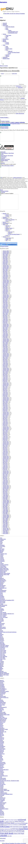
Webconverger (3, 802)
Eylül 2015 (5, 411)
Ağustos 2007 (6, 528)
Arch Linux (2, 546)
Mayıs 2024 (5, 283)
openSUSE (2, 693)
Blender (1, 551)
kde (11, 828)
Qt (0, 698)
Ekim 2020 (5, 336)
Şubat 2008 (5, 522)
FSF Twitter (2, 602)
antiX (1, 541)
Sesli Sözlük (2, 748)
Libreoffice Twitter (4, 646)
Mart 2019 (5, 359)
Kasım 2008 (5, 511)
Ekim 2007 (5, 526)
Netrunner (2, 681)
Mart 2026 (5, 257)
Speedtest (2, 764)
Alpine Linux (3, 539)
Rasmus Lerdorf (13, 830)
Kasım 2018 (5, 364)
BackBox (2, 550)
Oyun (6, 50)
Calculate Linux (3, 553)
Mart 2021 (5, 330)
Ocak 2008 (5, 523)
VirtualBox (2, 800)
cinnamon (10, 821)
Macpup (2, 663)
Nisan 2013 (5, 446)
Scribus (1, 744)
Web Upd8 (2, 803)
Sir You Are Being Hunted (14, 52)
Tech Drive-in (3, 779)
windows (16, 833)
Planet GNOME (3, 718)
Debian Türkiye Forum (5, 573)
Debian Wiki (2, 572)
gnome (24, 824)
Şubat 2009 (5, 507)
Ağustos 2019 (6, 353)
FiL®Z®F (2, 840)
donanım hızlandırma (18, 823)
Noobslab (2, 684)
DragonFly (2, 581)
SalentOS (2, 737)
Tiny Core (2, 783)
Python (6, 47)
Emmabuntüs (3, 591)
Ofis (6, 37)
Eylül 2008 (5, 513)
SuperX (1, 770)
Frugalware (2, 599)
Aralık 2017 (5, 378)
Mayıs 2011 (5, 474)
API (5, 819)
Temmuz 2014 (6, 428)
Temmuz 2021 (6, 325)
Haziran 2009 (6, 502)
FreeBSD (2, 596)
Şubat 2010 (5, 493)
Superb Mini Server (4, 769)
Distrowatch (2, 579)
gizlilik (20, 824)
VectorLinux (2, 797)
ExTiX (1, 594)
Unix (23, 831)
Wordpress (2, 807)
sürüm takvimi (19, 830)
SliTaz (1, 756)
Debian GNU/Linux (4, 569)
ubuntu (14, 831)
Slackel (1, 752)
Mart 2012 (5, 462)
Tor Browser (2, 784)
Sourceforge (2, 762)
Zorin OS (2, 814)
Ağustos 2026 (6, 250)
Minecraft (10, 51)
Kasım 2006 (5, 533)
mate (2, 830)
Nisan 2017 (5, 387)
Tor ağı (12, 831)
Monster (2, 671)
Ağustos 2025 (6, 265)
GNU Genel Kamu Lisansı (16, 826)
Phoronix (2, 709)
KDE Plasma (15, 829)
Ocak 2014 (5, 435)
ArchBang (2, 545)
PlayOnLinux (3, 720)
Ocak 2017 (5, 391)
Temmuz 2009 (6, 501)
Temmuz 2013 (6, 442)
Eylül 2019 (5, 352)
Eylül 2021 (5, 323)
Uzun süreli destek (6, 833)
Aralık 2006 (5, 532)
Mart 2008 (5, 521)
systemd (1, 774)
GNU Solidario (3, 614)
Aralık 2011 (5, 466)
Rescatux (2, 735)
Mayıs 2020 (5, 342)
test (22, 830)
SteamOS (2, 767)
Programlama (5, 39)
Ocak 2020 (5, 347)
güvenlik (25, 826)
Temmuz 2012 (6, 457)
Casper (1, 556)
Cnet (1, 562)
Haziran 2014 (6, 429)
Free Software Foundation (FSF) (7, 600)
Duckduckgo (3, 585)
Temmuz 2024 (6, 281)
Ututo (1, 796)
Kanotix (1, 634)
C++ (4, 821)
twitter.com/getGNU (17, 177)
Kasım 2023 (5, 291)
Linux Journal (3, 652)
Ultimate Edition (3, 792)
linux (26, 829)
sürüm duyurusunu (20, 113)
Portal (9, 53)
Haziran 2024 (6, 282)
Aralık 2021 (5, 319)
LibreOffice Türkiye (4, 645)
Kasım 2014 (5, 423)
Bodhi (1, 552)
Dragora (2, 583)
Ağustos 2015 (6, 412)
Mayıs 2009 (5, 504)
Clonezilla (2, 559)
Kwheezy (2, 640)
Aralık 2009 (5, 495)
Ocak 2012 (5, 464)
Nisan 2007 (5, 531)
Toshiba (1, 785)
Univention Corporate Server (6, 794)
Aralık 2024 (5, 275)
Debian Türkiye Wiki (4, 574)
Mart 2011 (5, 477)
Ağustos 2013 (6, 441)
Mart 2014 (5, 433)
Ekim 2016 (5, 395)
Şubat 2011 (5, 478)
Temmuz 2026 (6, 252)
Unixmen (2, 795)
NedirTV (7, 54)
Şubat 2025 (5, 272)
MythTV (2, 680)
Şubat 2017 (5, 390)
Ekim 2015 (5, 409)
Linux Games (3, 651)
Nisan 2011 (5, 475)
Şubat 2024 (5, 287)
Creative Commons (4, 564)
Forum (6, 29)
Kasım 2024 (5, 276)
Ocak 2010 (5, 494)
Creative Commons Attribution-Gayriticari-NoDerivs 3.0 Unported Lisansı (12, 123)
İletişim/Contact (6, 58)
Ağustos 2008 (6, 515)
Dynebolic (2, 586)
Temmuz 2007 (6, 529)
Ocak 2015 (5, 420)
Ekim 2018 (5, 365)
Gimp (6, 46)
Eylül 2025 (5, 264)
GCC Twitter (3, 616)
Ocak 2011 (5, 479)
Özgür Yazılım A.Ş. (4, 697)
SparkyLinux (3, 763)
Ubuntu (1, 788)
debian (14, 821)
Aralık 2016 (5, 392)
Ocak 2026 (5, 259)
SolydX (1, 759)
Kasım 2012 (5, 452)
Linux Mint (2, 657)
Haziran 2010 (6, 488)
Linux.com (2, 649)
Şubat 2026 (5, 258)
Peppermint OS (3, 707)
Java (1, 629)
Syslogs (1, 773)
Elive (1, 589)
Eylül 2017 (5, 381)
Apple (1, 542)
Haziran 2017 (6, 385)
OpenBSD (2, 686)
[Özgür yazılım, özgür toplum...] (10, 12)
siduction (2, 751)
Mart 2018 (5, 374)
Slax (1, 755)
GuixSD (2, 621)
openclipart (2, 687)
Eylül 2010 (5, 484)
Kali (1, 633)
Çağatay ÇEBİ (3, 567)
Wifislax (2, 805)
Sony (1, 761)
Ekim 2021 (5, 321)
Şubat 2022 (5, 317)
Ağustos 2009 (6, 500)
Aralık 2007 (5, 524)
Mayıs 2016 (5, 401)
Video (4, 45)
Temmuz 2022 (6, 310)
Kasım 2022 (5, 305)
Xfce (1, 810)
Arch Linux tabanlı (10, 819)
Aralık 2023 (5, 290)
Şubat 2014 (5, 434)
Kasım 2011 (5, 467)
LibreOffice (2, 644)
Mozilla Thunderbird (4, 673)
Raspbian (2, 730)
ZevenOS (2, 813)
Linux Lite (2, 654)
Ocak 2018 (5, 376)
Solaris (1, 758)
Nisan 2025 (5, 270)
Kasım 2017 (5, 379)
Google (1, 618)
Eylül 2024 (5, 279)
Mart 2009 (5, 506)
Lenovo (1, 641)
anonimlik (2, 819)
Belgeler (4, 41)
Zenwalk (2, 812)
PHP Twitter (2, 712)
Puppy (1, 724)
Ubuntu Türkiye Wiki (4, 790)
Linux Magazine (3, 656)
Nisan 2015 (5, 417)
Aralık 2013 (5, 436)
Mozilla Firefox (3, 672)
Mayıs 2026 (5, 254)
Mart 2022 (5, 315)
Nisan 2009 (5, 505)
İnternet (4, 40)
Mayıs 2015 (5, 416)
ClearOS (2, 558)
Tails (1, 777)
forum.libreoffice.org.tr (13, 31)
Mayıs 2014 (5, 430)
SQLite (1, 766)
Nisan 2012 (5, 461)
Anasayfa (5, 23)
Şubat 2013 (5, 449)
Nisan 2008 (5, 520)
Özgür (22, 833)
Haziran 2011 (5, 473)
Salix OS (2, 739)
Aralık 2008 (5, 510)
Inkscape (2, 624)
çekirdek (3, 835)
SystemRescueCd (4, 775)
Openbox (2, 685)
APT (1, 544)
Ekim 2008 (5, 512)
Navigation (3, 2)
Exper (1, 592)
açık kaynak (16, 819)
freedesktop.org (16, 824)
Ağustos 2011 (6, 471)
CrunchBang (3, 566)
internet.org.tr (3, 628)
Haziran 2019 (6, 356)
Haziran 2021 (6, 326)
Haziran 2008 (6, 517)
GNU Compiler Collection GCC (7, 613)
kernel (21, 829)
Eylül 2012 (5, 455)
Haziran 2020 (6, 341)
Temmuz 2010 (6, 486)
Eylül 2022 (5, 308)
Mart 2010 (5, 491)
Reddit (1, 733)
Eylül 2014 (5, 425)
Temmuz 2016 (6, 398)
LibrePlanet (2, 647)
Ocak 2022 (5, 318)
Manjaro (2, 666)
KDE (1, 635)
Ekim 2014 (5, 424)
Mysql (1, 676)
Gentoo (1, 603)
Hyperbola (2, 623)
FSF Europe (2, 601)
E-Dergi (7, 43)
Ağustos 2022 (6, 309)
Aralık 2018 (5, 363)
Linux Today (3, 658)
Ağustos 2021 (6, 324)
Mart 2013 (5, 447)
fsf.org (1, 189)
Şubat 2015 (5, 419)
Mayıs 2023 (5, 298)
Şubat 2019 (5, 361)
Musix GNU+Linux (4, 674)
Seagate (1, 745)
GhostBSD (2, 606)
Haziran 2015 (6, 414)
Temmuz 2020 (6, 340)
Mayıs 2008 (5, 518)
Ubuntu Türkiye (3, 789)
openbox (5, 830)
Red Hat (2, 734)
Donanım (5, 24)
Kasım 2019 (5, 350)
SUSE (1, 768)
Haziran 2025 (6, 268)
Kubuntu (2, 639)
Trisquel (1, 786)
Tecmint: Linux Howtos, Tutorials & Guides (9, 780)
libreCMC (2, 643)
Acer (1, 537)
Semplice (2, 747)
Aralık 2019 (5, 348)
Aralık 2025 (5, 260)
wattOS (1, 801)
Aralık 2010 (5, 480)
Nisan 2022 (5, 314)
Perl (1, 706)
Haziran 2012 (6, 458)
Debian (9, 30)
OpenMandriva (3, 688)
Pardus (1, 700)
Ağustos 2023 (6, 294)
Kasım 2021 (5, 320)
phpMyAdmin (3, 713)
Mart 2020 (5, 345)
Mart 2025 (5, 271)
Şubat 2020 (5, 346)
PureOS (1, 725)
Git (0, 607)
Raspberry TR (3, 731)
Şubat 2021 (5, 331)
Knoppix (2, 638)
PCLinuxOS (2, 703)
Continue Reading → (4, 117)
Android (2, 540)
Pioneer (1, 715)
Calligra (1, 555)
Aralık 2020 (5, 334)
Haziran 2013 (6, 444)
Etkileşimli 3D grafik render (8, 824)
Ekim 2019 (5, 351)
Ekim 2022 (5, 307)
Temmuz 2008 (6, 516)
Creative (2, 563)
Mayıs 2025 (5, 269)
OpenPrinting (3, 692)
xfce (19, 833)
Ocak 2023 (5, 303)
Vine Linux (2, 799)
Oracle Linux (3, 696)
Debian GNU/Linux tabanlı (7, 823)
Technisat (2, 781)
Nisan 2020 (5, 343)
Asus (1, 547)
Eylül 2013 (5, 440)
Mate (1, 667)
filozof (2, 73)
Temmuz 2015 (6, 413)
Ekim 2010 (5, 483)
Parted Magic (3, 702)
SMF (1, 757)
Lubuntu (2, 662)
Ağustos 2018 (6, 368)
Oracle (1, 695)
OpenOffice (2, 690)
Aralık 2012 (5, 451)
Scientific (2, 742)
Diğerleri (7, 56)
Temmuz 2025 (6, 266)
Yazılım (4, 34)
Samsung (2, 741)
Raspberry (2, 728)
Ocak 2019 (5, 362)
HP (0, 622)
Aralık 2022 (5, 304)
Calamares (7, 821)
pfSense (1, 708)
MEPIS (1, 668)
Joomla (1, 630)
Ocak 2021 (5, 332)
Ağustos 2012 (6, 456)
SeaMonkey (2, 746)
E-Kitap (7, 42)
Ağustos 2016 (6, 397)
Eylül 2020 (5, 337)
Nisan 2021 (5, 329)
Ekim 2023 (5, 292)
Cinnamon (2, 561)
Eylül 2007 (5, 527)
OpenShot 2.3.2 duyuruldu (10, 71)
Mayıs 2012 (5, 460)
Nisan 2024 (5, 285)
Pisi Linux (2, 717)
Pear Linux (2, 704)
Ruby (1, 736)
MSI (1, 669)
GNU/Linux (5, 25)
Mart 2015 (5, 418)
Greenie (1, 608)
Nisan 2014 (5, 431)
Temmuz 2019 (6, 354)
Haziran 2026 (6, 253)
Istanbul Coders (8, 48)
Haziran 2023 (6, 297)
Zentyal (1, 811)
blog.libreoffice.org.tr (12, 32)
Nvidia (1, 682)
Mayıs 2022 (5, 313)
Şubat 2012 (5, 463)
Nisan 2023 (5, 299)
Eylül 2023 (5, 293)
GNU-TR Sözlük (3, 617)
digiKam (2, 578)
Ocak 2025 (5, 274)
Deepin (1, 575)
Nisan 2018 (5, 373)
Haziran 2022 (6, 312)
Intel (1, 625)
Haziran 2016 (6, 400)
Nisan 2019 (5, 358)
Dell (1, 577)
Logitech (2, 661)
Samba (1, 740)
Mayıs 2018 (5, 372)
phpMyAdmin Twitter (4, 714)
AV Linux (2, 548)
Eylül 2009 (5, 499)
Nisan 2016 (5, 402)
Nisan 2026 (5, 255)
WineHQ (2, 806)
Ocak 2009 (5, 509)
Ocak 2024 (5, 288)
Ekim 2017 (5, 380)
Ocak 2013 (5, 450)
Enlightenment (3, 590)
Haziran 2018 (6, 370)
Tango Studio (3, 778)
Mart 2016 (5, 403)
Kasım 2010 (5, 482)
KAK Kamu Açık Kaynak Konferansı (8, 632)
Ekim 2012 (5, 453)
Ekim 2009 (5, 498)
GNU (1, 611)
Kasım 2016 (5, 394)
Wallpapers (5, 57)
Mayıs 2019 (5, 357)
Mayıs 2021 (5, 328)
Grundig (2, 619)
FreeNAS (2, 597)
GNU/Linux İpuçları (9, 26)
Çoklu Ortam (8, 35)
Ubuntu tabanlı (19, 831)
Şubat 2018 (5, 375)
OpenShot (20, 87)
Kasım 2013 (5, 438)
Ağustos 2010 (6, 485)
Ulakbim (2, 791)
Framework (18, 85)
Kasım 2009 (5, 496)
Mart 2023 (5, 301)
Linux (6, 28)
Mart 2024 (5, 286)
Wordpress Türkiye (4, 808)
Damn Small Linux (4, 568)
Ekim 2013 (5, 439)
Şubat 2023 (5, 302)
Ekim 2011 (5, 468)
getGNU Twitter (3, 605)
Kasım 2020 (5, 335)
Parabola (2, 701)
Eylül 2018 (5, 367)
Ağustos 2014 (6, 427)
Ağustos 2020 (6, 339)
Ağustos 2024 (6, 280)
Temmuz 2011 (6, 472)
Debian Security (3, 570)
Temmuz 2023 (6, 296)
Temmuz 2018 (6, 369)
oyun (7, 830)
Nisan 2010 (5, 490)
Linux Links (2, 655)
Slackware (2, 753)
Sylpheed (2, 772)
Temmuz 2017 (6, 384)
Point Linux (2, 722)
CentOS (1, 557)
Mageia (1, 665)
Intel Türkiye (3, 627)
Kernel (1, 636)
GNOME (2, 610)
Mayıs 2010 (5, 489)
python (10, 830)
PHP (1, 711)
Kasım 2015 (5, 408)
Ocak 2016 (5, 406)
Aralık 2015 (5, 407)
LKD (1, 660)
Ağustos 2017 (6, 383)
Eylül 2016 (5, 396)
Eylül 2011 (5, 469)
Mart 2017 (5, 389)
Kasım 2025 (5, 261)
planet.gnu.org (3, 719)
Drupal (1, 584)
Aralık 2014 (5, 422)
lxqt (0, 830)
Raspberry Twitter (4, 729)
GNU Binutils (3, 612)
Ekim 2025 (5, 263)
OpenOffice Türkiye (4, 691)
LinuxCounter (3, 650)
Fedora (1, 595)
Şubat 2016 (5, 405)
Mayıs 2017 (5, 386)
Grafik (6, 36)
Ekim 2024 (5, 277)
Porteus (1, 723)
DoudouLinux (3, 580)
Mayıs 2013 (5, 445)
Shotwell (2, 750)
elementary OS (3, 588)
